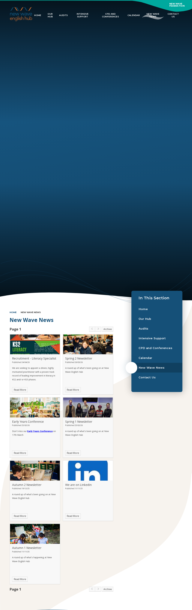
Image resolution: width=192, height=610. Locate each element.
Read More (20, 389)
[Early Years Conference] (35, 407)
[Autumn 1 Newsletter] (35, 534)
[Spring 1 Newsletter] (88, 407)
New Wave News (31, 312)
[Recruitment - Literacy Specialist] (35, 344)
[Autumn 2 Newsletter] (35, 471)
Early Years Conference (40, 431)
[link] (92, 329)
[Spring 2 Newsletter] (88, 344)
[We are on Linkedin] (88, 471)
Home (13, 312)
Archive (108, 329)
